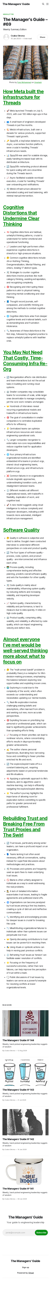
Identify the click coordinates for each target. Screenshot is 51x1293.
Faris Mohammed (24, 82)
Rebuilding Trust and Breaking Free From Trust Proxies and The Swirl (25, 826)
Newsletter (8, 14)
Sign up (25, 1267)
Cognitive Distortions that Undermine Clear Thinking (21, 215)
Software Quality (21, 530)
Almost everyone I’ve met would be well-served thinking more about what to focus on (25, 651)
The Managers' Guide (16, 4)
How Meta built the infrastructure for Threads (23, 97)
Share (42, 37)
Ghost (31, 1273)
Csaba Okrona (18, 35)
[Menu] (47, 4)
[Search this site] (43, 4)
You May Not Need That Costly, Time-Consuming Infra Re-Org (25, 360)
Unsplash (38, 82)
